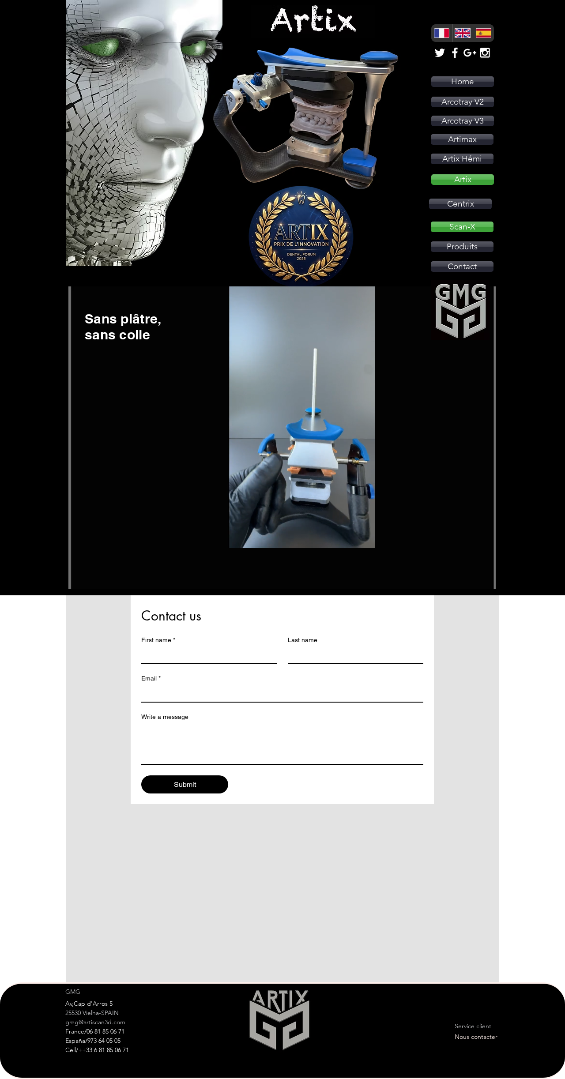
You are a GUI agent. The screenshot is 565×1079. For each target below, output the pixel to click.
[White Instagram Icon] (485, 53)
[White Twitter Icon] (440, 53)
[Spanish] (483, 33)
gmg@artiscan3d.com (95, 1022)
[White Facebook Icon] (455, 53)
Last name (302, 639)
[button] (364, 538)
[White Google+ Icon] (470, 53)
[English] (462, 33)
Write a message (164, 716)
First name (158, 639)
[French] (441, 33)
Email (151, 678)
